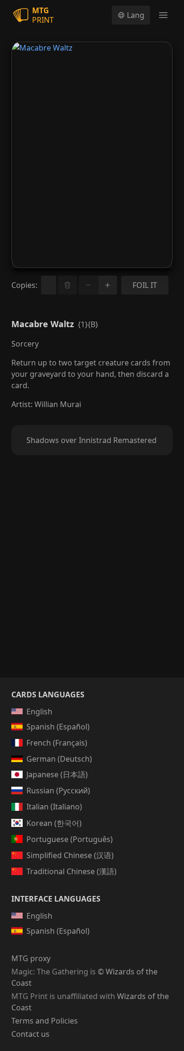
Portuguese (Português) (69, 839)
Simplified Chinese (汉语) (70, 855)
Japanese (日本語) (57, 774)
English (39, 711)
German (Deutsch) (59, 759)
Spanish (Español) (58, 726)
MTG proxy (30, 958)
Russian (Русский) (58, 790)
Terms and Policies (44, 1021)
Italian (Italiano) (54, 806)
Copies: (24, 285)
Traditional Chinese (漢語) (71, 871)
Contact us (30, 1034)
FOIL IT (145, 285)
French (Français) (56, 743)
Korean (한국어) (54, 823)
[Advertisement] (92, 578)
